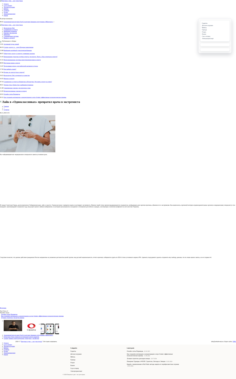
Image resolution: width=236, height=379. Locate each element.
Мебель (6, 9)
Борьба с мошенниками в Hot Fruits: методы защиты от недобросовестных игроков (153, 364)
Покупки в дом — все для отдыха (31, 341)
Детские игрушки (9, 7)
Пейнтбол (7, 34)
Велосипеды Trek (9, 28)
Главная (6, 106)
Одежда (6, 4)
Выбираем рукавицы (10, 31)
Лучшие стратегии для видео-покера (12, 317)
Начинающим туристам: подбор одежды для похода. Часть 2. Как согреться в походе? (30, 56)
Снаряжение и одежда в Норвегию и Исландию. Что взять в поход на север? (28, 82)
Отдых (6, 12)
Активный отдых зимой (11, 44)
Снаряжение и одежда (11, 29)
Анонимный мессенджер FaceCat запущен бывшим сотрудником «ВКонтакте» (28, 22)
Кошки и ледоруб (9, 38)
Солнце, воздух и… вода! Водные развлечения (18, 47)
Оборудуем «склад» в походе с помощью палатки (19, 53)
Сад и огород (8, 5)
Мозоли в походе (9, 78)
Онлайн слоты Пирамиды (12, 94)
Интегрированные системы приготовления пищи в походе (22, 60)
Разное (6, 15)
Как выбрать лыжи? (10, 69)
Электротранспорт (9, 14)
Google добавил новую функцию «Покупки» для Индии (21, 338)
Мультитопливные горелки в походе (15, 91)
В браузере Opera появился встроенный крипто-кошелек (21, 337)
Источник (3, 308)
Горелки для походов (10, 33)
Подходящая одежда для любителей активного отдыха (21, 66)
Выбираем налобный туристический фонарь (18, 50)
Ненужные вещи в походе (12, 63)
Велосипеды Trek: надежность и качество (17, 75)
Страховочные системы (11, 36)
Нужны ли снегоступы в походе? (14, 72)
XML (234, 341)
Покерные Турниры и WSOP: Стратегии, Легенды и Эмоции (146, 361)
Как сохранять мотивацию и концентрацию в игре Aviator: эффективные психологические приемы (35, 97)
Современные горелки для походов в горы (17, 88)
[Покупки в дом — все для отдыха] (11, 1)
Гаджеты (6, 10)
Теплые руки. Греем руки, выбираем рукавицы (18, 85)
